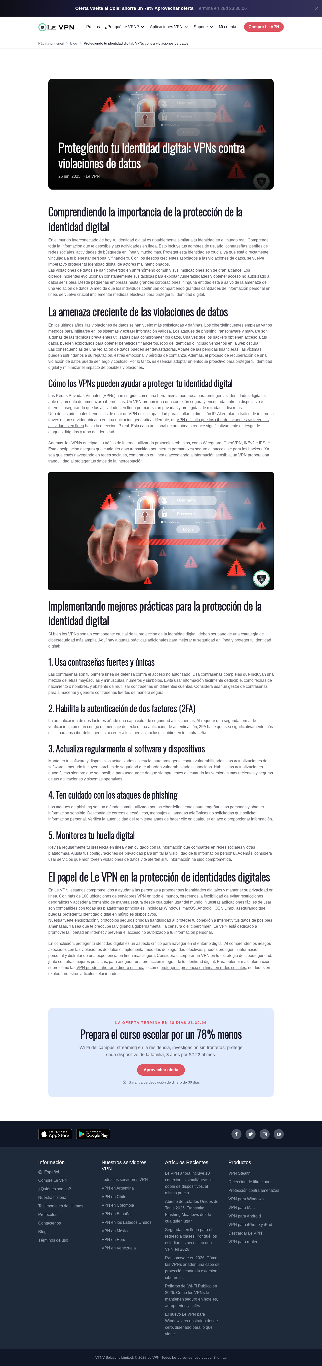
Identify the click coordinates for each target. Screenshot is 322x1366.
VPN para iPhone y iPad (250, 1225)
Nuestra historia (52, 1197)
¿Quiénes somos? (54, 1189)
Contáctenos (49, 1223)
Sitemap (220, 1357)
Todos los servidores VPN (125, 1179)
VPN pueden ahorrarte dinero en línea (110, 967)
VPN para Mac (241, 1207)
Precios (93, 27)
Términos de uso (53, 1240)
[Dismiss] (316, 8)
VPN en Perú (113, 1239)
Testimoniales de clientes (60, 1206)
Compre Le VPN (264, 27)
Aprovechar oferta (161, 1070)
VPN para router (242, 1242)
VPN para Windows (246, 1199)
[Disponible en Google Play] (93, 1134)
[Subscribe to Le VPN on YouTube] (279, 1134)
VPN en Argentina (118, 1188)
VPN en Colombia (118, 1205)
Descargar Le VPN (245, 1233)
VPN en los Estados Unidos (126, 1222)
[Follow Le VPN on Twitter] (251, 1134)
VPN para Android (244, 1216)
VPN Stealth (239, 1173)
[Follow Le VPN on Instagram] (265, 1134)
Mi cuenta (227, 27)
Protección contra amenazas (253, 1190)
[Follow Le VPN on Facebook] (236, 1134)
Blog (73, 43)
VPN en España (116, 1214)
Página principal (51, 43)
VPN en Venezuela (119, 1248)
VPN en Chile (114, 1197)
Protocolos (47, 1214)
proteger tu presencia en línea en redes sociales (203, 967)
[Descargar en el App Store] (55, 1134)
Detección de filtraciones (250, 1182)
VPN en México (116, 1231)
